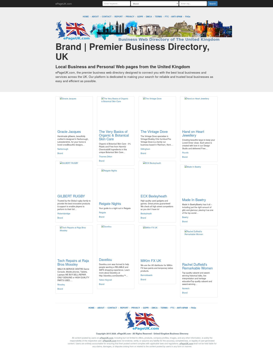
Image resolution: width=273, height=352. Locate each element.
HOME (86, 16)
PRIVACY (130, 16)
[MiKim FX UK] (157, 240)
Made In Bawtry (194, 199)
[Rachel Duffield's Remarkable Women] (199, 244)
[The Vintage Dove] (157, 111)
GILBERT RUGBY (71, 195)
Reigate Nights (110, 203)
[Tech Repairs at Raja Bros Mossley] (74, 240)
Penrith (185, 152)
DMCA (149, 16)
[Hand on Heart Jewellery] (199, 111)
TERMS (158, 16)
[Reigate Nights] (116, 183)
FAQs (187, 16)
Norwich (185, 288)
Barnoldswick (146, 275)
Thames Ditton (105, 156)
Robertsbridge (63, 213)
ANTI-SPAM (176, 16)
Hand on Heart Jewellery (193, 133)
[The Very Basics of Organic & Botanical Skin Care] (116, 111)
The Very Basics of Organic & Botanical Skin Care (114, 135)
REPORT (118, 16)
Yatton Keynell (105, 279)
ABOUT (95, 16)
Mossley (61, 284)
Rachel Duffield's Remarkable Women (197, 266)
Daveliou (105, 259)
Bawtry (185, 217)
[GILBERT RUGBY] (74, 176)
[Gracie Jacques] (74, 111)
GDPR (140, 16)
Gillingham (145, 149)
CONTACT (106, 16)
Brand (60, 153)
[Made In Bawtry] (199, 179)
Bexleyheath (146, 213)
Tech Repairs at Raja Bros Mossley (73, 262)
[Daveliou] (116, 239)
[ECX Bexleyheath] (157, 176)
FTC (167, 16)
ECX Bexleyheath (154, 195)
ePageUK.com (63, 3)
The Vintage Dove (154, 131)
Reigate (102, 212)
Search (212, 3)
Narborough (62, 149)
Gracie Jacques (69, 131)
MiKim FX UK (151, 260)
